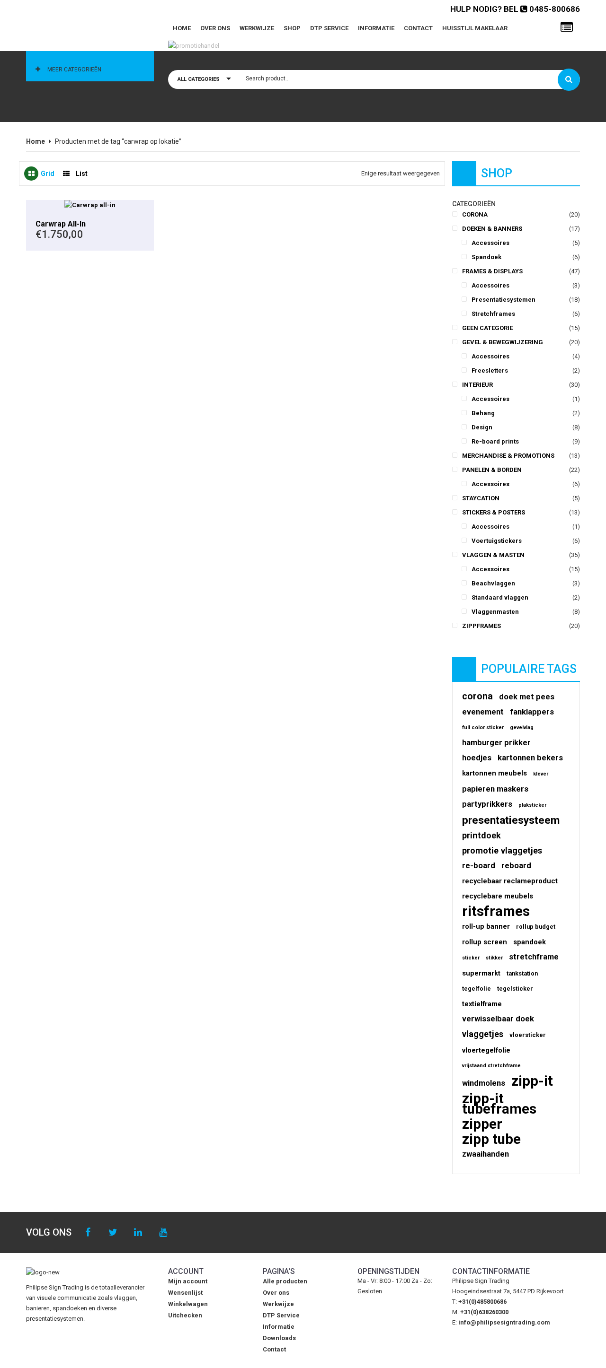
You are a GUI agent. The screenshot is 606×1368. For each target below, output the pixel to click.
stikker (494, 958)
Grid (47, 173)
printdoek (481, 835)
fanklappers (532, 711)
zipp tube (491, 1139)
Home (182, 28)
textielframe (482, 1004)
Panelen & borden (492, 469)
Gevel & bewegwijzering (502, 342)
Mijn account (187, 1281)
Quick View (89, 205)
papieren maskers (495, 788)
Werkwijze (257, 28)
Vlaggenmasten (495, 611)
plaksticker (532, 805)
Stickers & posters (493, 512)
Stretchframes (493, 313)
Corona (475, 214)
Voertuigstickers (497, 540)
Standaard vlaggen (500, 597)
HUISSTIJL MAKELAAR (475, 28)
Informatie (376, 28)
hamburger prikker (496, 742)
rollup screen (484, 942)
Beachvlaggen (493, 583)
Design (482, 427)
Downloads (279, 1338)
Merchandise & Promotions (508, 455)
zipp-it (532, 1081)
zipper (482, 1124)
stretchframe (534, 956)
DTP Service (329, 28)
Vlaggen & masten (493, 554)
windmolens (483, 1083)
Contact (418, 28)
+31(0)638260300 (484, 1312)
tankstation (522, 973)
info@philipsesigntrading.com (504, 1322)
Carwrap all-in (61, 223)
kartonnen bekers (530, 757)
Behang (483, 413)
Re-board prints (495, 441)
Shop (292, 28)
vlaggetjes (482, 1034)
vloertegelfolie (486, 1050)
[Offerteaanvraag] (567, 27)
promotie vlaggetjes (502, 850)
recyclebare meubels (497, 896)
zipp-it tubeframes (499, 1103)
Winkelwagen (188, 1303)
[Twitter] (113, 1232)
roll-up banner (486, 926)
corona (477, 696)
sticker (471, 958)
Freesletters (490, 370)
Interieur (477, 384)
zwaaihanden (485, 1154)
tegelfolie (476, 988)
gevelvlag (522, 727)
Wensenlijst (185, 1292)
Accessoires (490, 242)
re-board (478, 865)
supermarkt (481, 973)
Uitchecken (185, 1315)
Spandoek (486, 257)
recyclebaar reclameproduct (510, 881)
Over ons (215, 28)
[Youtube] (163, 1232)
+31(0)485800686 (482, 1301)
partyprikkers (487, 804)
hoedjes (476, 757)
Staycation (480, 498)
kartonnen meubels (494, 773)
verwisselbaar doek (498, 1018)
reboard (516, 865)
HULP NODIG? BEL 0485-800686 (515, 9)
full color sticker (483, 727)
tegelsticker (515, 988)
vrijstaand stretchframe (491, 1066)
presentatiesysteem (511, 820)
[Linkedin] (138, 1232)
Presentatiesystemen (503, 299)
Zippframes (481, 625)
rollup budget (535, 926)
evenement (483, 711)
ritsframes (496, 911)
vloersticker (527, 1034)
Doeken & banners (492, 228)
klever (540, 774)
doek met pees (526, 696)
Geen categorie (487, 327)
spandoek (529, 942)
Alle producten (285, 1281)
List (82, 173)
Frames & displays (492, 271)
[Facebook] (88, 1232)
